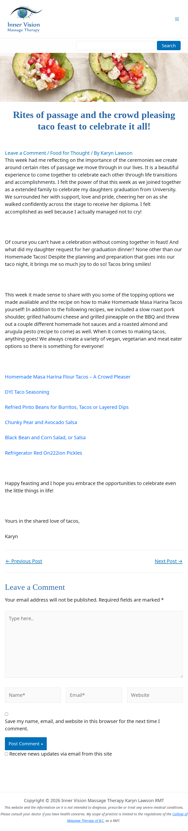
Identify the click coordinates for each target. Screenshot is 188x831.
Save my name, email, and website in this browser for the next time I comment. (82, 725)
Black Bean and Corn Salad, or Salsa (45, 437)
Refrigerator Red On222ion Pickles (43, 453)
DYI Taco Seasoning (27, 392)
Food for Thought (70, 153)
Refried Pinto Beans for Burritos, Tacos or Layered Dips (67, 407)
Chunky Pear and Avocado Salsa (41, 422)
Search (169, 45)
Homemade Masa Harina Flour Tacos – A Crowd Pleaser (67, 376)
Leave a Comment (25, 153)
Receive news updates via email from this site (60, 753)
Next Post (169, 561)
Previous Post (23, 561)
